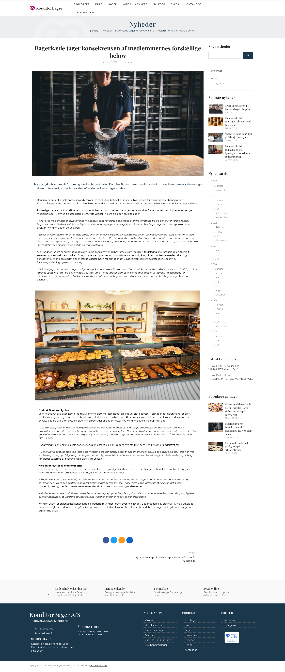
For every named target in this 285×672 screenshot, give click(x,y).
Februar (219, 227)
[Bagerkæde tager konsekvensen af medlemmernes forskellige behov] (215, 427)
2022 (214, 222)
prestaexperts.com (98, 665)
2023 (214, 245)
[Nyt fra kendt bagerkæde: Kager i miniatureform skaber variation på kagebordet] (215, 407)
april (217, 250)
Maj (217, 254)
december (221, 240)
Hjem (214, 78)
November (221, 190)
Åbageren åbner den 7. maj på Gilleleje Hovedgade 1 (238, 135)
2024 (214, 264)
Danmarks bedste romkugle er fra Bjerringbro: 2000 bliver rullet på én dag (237, 151)
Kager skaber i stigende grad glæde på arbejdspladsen (237, 446)
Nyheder (128, 62)
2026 (214, 331)
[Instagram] (252, 8)
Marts (218, 204)
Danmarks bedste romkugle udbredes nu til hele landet (238, 122)
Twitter (114, 540)
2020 (214, 181)
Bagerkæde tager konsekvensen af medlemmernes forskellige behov (239, 429)
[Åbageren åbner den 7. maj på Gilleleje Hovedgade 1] (215, 137)
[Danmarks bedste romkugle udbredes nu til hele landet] (215, 121)
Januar (219, 185)
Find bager (37, 650)
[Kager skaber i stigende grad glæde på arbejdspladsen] (215, 446)
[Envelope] (239, 8)
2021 (213, 195)
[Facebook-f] (245, 8)
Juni (217, 208)
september (221, 213)
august (219, 290)
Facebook (106, 540)
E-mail (121, 540)
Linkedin (129, 540)
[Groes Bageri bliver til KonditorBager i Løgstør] (215, 109)
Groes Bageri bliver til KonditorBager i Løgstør (237, 107)
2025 (214, 300)
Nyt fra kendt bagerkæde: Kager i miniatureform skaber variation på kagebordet (238, 409)
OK (248, 55)
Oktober (220, 294)
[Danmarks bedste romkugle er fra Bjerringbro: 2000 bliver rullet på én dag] (215, 149)
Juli (217, 286)
